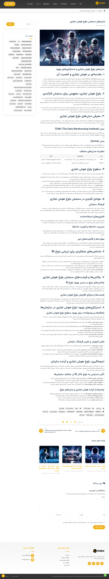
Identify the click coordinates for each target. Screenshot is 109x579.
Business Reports (16, 51)
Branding (17, 45)
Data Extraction (20, 54)
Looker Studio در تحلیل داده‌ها (25, 64)
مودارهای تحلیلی (28, 103)
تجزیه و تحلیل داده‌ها (27, 94)
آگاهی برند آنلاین (17, 74)
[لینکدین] (97, 563)
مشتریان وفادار (13, 100)
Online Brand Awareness (26, 67)
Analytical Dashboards (26, 41)
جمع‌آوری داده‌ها (28, 97)
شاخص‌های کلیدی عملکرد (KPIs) (25, 100)
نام (104, 515)
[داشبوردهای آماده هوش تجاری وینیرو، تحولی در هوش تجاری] (100, 3)
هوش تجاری (61, 408)
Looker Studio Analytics (26, 61)
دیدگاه (103, 497)
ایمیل (81, 515)
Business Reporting (27, 51)
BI (18, 41)
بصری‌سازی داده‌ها (27, 90)
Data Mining (11, 54)
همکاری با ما (66, 563)
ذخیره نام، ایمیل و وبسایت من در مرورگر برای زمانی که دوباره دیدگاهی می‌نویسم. (83, 522)
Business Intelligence (89, 411)
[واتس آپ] (93, 563)
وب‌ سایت (58, 515)
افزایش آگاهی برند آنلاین (17, 81)
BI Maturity (98, 411)
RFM (17, 67)
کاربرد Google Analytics (20, 107)
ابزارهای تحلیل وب (27, 77)
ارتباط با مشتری (10, 77)
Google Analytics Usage (26, 58)
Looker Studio (16, 58)
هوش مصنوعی (12, 103)
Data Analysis (79, 411)
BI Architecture (12, 41)
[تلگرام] (89, 563)
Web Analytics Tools (27, 74)
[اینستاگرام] (102, 563)
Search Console (28, 71)
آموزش (76, 408)
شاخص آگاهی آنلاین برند (18, 97)
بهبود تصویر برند (19, 90)
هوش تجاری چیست (64, 560)
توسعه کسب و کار (69, 408)
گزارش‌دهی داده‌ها (27, 110)
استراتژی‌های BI (62, 411)
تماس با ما (66, 565)
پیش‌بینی (29, 107)
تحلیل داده (18, 94)
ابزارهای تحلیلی (19, 77)
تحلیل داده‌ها (45, 411)
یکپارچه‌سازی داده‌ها (18, 110)
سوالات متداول (65, 558)
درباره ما (67, 555)
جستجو (10, 24)
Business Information (26, 48)
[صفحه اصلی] (104, 11)
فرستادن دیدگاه (99, 527)
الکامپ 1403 (28, 84)
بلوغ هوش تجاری (53, 411)
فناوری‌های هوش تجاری (99, 415)
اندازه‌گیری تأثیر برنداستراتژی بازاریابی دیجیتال (22, 87)
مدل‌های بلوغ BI (89, 415)
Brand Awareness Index (26, 45)
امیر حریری (99, 408)
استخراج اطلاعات (28, 81)
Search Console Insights (17, 71)
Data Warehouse (70, 411)
